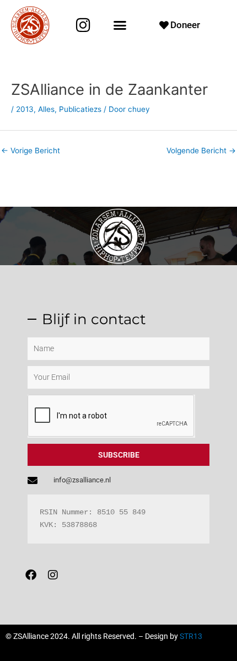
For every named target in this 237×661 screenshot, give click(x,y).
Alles (46, 109)
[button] (119, 25)
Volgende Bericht (201, 150)
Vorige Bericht (30, 150)
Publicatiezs (80, 109)
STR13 (191, 636)
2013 (25, 109)
